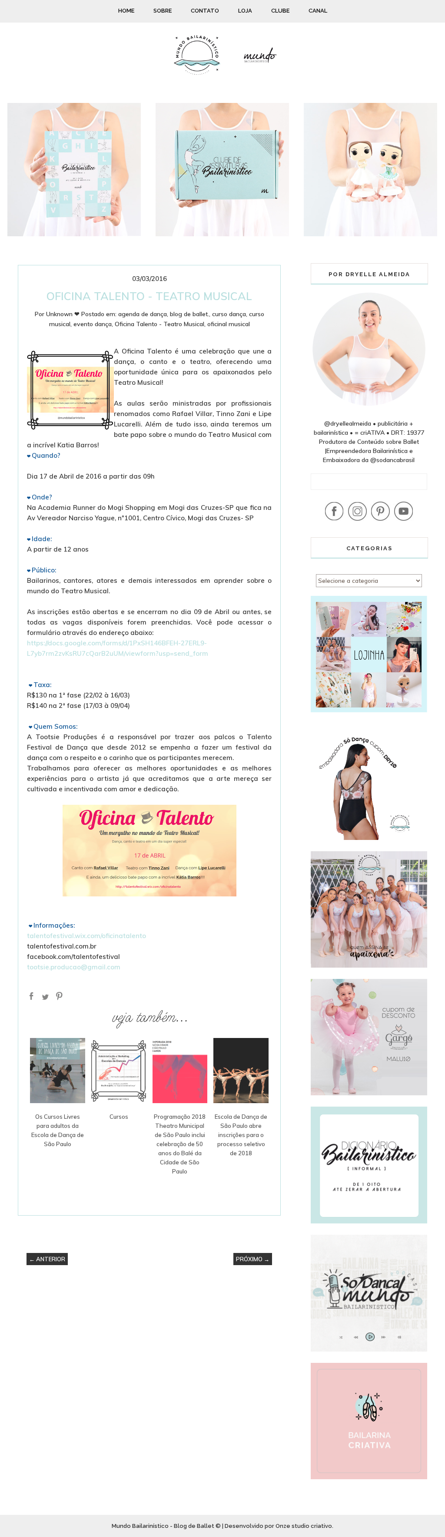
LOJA (245, 10)
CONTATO (205, 10)
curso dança (229, 314)
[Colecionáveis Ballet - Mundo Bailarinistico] (370, 234)
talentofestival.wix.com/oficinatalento (86, 936)
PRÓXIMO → (252, 1259)
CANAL (318, 10)
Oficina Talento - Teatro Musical (159, 324)
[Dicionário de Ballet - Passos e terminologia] (74, 234)
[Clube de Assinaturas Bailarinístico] (222, 234)
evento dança (92, 324)
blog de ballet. (189, 314)
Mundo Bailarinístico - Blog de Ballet (163, 1526)
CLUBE (280, 10)
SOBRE (162, 10)
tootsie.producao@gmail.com (73, 967)
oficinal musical (228, 324)
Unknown (59, 314)
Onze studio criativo (304, 1526)
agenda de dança (142, 314)
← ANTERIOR (47, 1259)
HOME (126, 10)
